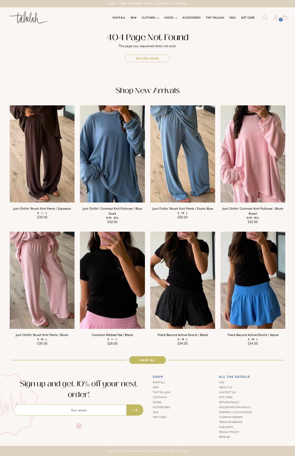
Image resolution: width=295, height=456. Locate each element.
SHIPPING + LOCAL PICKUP (235, 412)
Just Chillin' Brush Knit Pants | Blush (42, 334)
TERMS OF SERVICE (230, 422)
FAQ (221, 382)
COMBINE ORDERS (230, 417)
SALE (156, 412)
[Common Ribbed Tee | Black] (112, 280)
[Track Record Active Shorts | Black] (182, 280)
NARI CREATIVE (178, 450)
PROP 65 (224, 437)
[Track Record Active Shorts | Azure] (252, 280)
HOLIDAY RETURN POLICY (235, 407)
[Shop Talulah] (29, 17)
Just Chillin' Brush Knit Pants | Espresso (42, 208)
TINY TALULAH (161, 392)
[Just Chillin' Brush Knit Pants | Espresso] (42, 154)
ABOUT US (225, 387)
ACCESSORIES (161, 407)
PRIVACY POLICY (229, 432)
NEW (156, 387)
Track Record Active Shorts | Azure (252, 334)
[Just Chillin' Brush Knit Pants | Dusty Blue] (182, 154)
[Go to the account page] (274, 17)
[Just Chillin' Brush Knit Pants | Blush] (42, 280)
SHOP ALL (159, 382)
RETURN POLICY (229, 402)
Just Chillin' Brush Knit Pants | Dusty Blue (182, 208)
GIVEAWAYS (226, 427)
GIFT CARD (159, 417)
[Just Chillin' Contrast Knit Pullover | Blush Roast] (252, 154)
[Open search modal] (264, 17)
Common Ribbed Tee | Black (112, 334)
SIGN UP (134, 410)
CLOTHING (160, 397)
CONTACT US (227, 392)
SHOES (157, 402)
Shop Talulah (137, 450)
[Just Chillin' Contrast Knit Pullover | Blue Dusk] (112, 154)
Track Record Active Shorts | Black (182, 334)
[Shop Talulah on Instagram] (78, 426)
